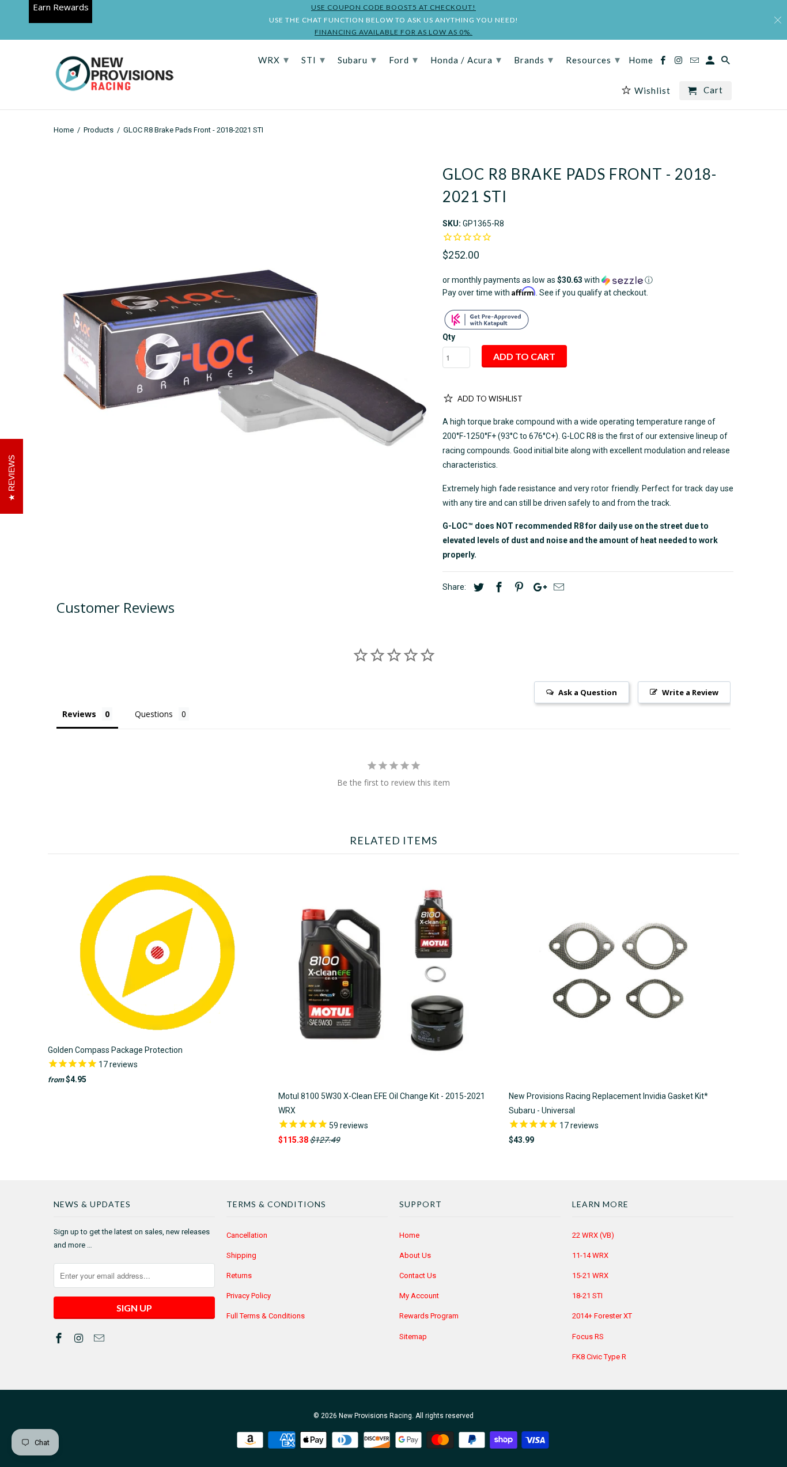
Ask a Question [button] (587, 692)
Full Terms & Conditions (265, 1315)
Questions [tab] (154, 713)
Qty (448, 337)
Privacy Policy (248, 1295)
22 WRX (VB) (593, 1235)
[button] (587, 280)
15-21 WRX (590, 1275)
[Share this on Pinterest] (517, 587)
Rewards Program (429, 1315)
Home (409, 1235)
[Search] (726, 62)
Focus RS (588, 1336)
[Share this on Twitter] (477, 587)
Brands (534, 59)
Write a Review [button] (690, 692)
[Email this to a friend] (557, 587)
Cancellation (246, 1235)
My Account (419, 1295)
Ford (403, 59)
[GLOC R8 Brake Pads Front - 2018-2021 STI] (242, 340)
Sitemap (413, 1336)
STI (313, 59)
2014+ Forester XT (602, 1315)
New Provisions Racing (375, 1416)
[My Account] (711, 62)
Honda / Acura (466, 59)
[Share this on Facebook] (497, 587)
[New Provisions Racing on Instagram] (80, 1338)
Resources (593, 59)
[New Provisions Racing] (114, 74)
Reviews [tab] (79, 713)
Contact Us (417, 1275)
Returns (239, 1275)
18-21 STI (587, 1295)
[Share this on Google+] (537, 587)
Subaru (357, 59)
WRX (273, 59)
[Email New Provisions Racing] (100, 1338)
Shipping (241, 1255)
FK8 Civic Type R (599, 1356)
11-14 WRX (590, 1255)
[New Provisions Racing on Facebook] (60, 1338)
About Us (415, 1255)
